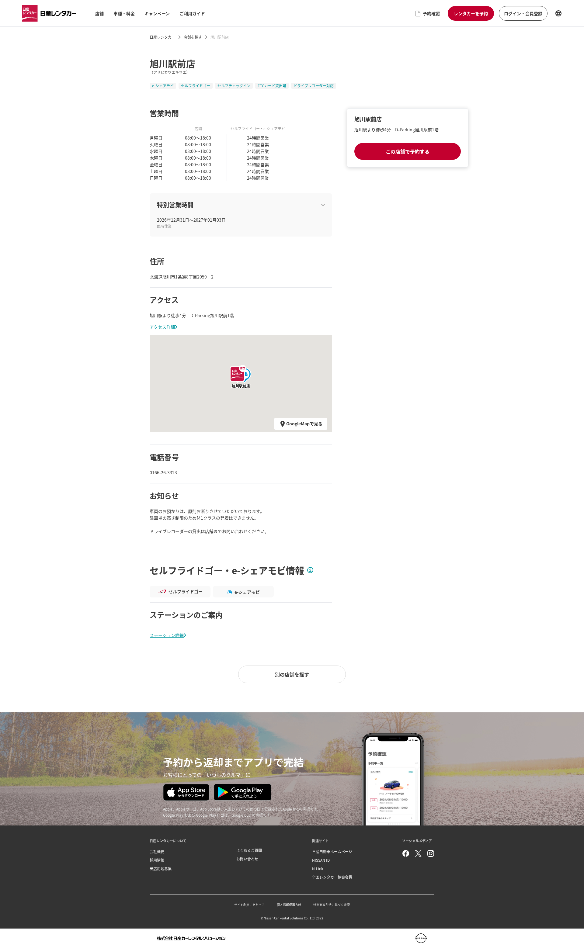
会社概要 (157, 851)
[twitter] (418, 853)
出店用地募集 (161, 868)
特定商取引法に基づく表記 (331, 904)
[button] (241, 374)
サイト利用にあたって (249, 904)
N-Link (317, 868)
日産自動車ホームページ (332, 851)
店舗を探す (193, 37)
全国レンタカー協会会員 (332, 877)
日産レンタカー (162, 37)
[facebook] (405, 853)
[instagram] (430, 853)
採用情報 (157, 860)
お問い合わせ (247, 858)
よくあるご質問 (249, 850)
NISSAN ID (321, 860)
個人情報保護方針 (289, 904)
